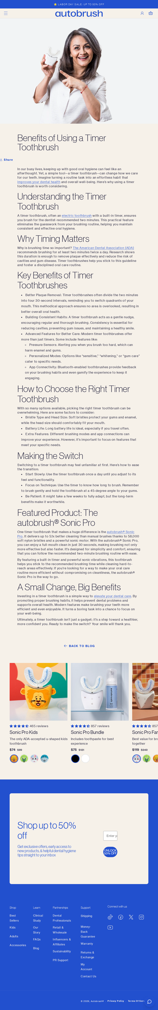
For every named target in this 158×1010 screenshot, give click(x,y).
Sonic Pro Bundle (87, 732)
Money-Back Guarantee (88, 931)
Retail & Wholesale (60, 930)
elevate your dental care (112, 596)
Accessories (18, 945)
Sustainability (62, 951)
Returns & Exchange (87, 955)
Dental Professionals (62, 918)
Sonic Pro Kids (24, 732)
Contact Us (88, 976)
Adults (14, 936)
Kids (12, 927)
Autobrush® (97, 1001)
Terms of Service (138, 1001)
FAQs (37, 939)
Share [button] (8, 159)
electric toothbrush (77, 215)
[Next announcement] (150, 4)
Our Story (36, 930)
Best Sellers (14, 918)
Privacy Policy (116, 1001)
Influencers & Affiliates (62, 942)
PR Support (60, 960)
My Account (86, 967)
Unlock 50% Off (110, 852)
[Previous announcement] (7, 4)
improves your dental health (38, 182)
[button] (6, 13)
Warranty (87, 943)
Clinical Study (38, 918)
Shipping (86, 916)
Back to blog (82, 646)
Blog (36, 948)
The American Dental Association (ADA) (103, 248)
